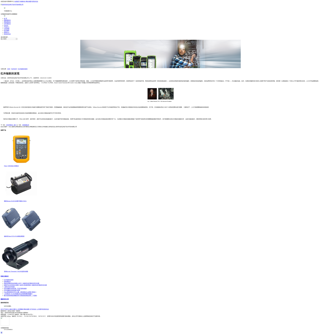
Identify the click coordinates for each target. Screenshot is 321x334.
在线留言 (17, 1)
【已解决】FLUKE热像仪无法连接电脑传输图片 (18, 293)
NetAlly (6, 25)
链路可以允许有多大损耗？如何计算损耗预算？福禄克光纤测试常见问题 (25, 285)
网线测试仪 (7, 20)
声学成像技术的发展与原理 (12, 290)
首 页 (5, 18)
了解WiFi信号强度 (9, 286)
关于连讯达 (32, 309)
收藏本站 (22, 1)
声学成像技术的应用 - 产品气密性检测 (15, 288)
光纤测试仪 (7, 23)
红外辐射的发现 (22, 69)
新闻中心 (6, 32)
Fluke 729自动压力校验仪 (11, 166)
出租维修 (6, 28)
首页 (8, 69)
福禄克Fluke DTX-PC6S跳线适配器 (14, 236)
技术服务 (6, 30)
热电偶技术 (25, 125)
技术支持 (14, 69)
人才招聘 (39, 309)
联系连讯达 (34, 1)
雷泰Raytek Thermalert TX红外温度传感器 (16, 271)
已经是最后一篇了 (11, 125)
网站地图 (28, 1)
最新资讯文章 (5, 299)
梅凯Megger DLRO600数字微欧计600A (15, 201)
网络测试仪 (7, 22)
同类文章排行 (5, 276)
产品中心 (6, 27)
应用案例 (20, 309)
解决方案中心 (14, 309)
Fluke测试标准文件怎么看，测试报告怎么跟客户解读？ (20, 292)
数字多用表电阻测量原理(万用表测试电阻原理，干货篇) (20, 295)
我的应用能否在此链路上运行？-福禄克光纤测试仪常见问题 (21, 283)
